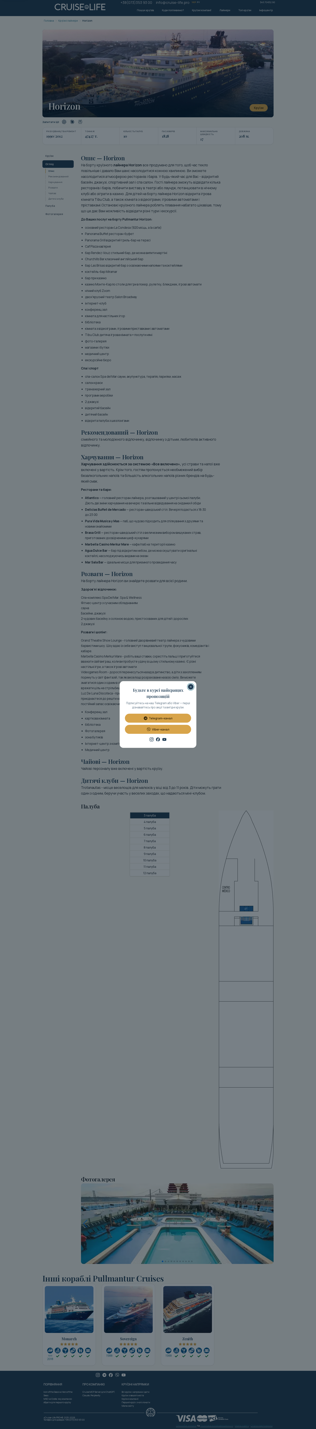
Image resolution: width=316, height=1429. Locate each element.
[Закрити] (191, 687)
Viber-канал (160, 729)
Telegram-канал (160, 718)
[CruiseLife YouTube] (164, 739)
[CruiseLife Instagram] (152, 739)
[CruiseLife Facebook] (158, 739)
